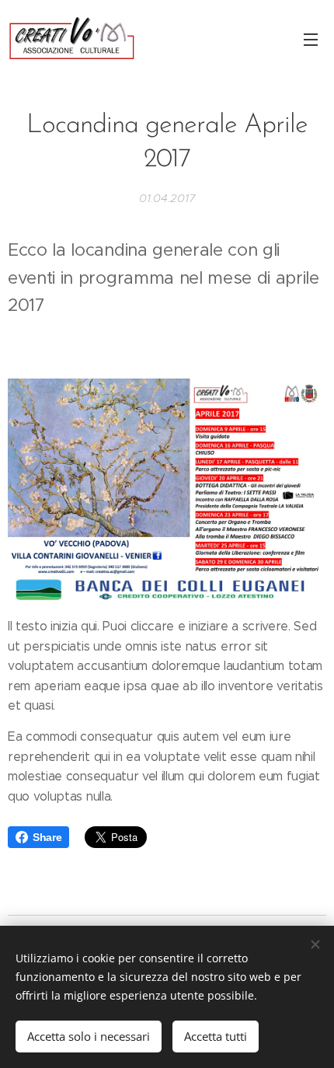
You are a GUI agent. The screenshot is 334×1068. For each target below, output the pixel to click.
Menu (310, 38)
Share (47, 837)
